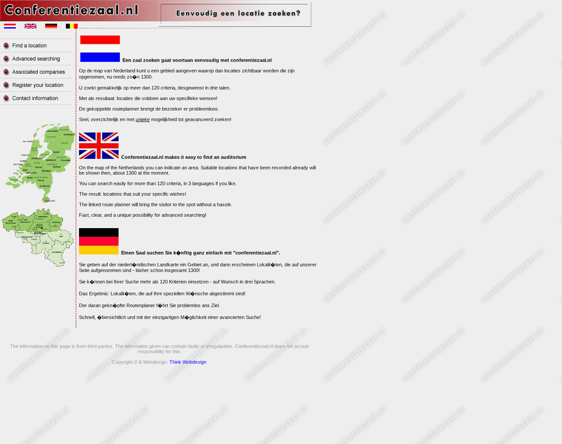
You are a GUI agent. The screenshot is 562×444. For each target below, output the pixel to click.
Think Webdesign (187, 362)
